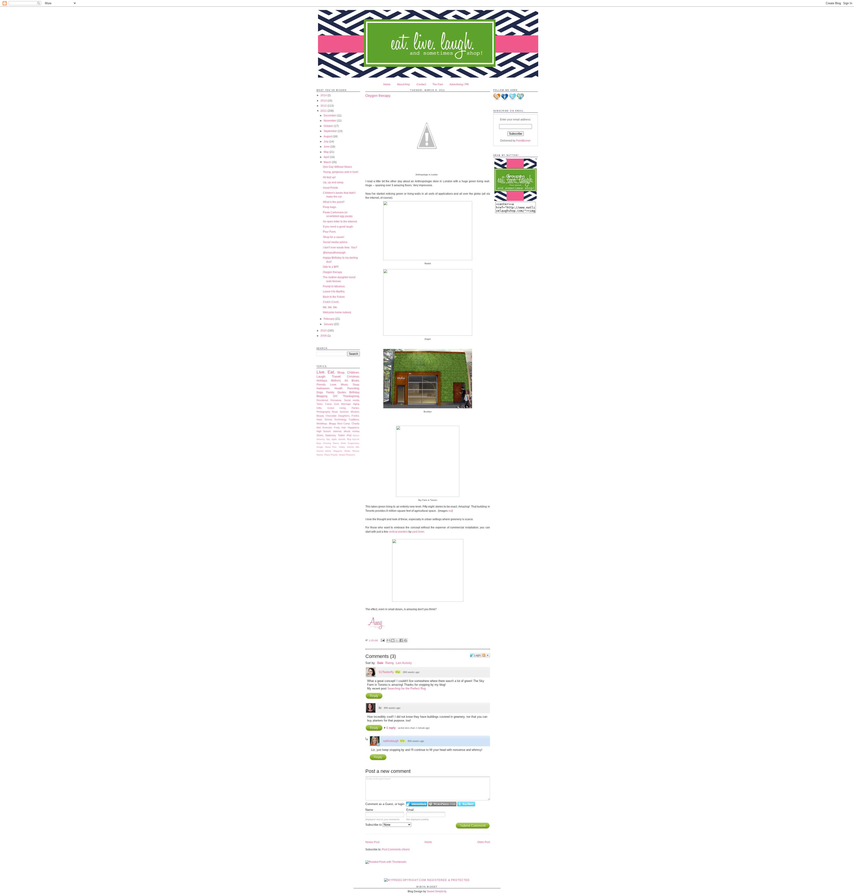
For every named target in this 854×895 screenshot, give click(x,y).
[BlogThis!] (393, 640)
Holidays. (322, 380)
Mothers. (336, 380)
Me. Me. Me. (330, 307)
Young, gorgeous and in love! (340, 171)
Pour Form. (329, 231)
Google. (320, 447)
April (327, 157)
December (330, 115)
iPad (349, 435)
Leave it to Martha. (334, 291)
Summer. (344, 411)
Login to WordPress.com (442, 804)
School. (328, 419)
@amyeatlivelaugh (334, 252)
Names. (320, 455)
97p (402, 740)
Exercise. (327, 427)
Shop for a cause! (333, 237)
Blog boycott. (353, 439)
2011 (323, 110)
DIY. (335, 396)
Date (380, 663)
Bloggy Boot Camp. (339, 423)
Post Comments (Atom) (396, 849)
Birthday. (354, 392)
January (329, 324)
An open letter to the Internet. (340, 221)
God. (336, 404)
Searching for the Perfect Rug (406, 688)
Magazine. (338, 451)
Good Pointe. (331, 187)
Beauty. (320, 415)
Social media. (352, 400)
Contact (421, 84)
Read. (335, 411)
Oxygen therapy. (332, 272)
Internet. (337, 431)
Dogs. (320, 392)
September (331, 131)
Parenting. (353, 388)
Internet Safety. (324, 451)
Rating (389, 663)
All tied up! (329, 177)
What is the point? (333, 201)
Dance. (336, 443)
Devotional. (322, 400)
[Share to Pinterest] (405, 640)
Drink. (343, 443)
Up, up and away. (333, 182)
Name (369, 809)
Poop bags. (330, 207)
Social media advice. (335, 242)
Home (387, 84)
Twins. (319, 404)
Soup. (356, 384)
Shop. (341, 372)
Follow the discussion (486, 655)
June (327, 146)
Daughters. (344, 415)
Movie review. (352, 431)
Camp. (328, 404)
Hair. (343, 427)
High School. (323, 431)
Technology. (340, 419)
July (326, 141)
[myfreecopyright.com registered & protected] (427, 880)
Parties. (356, 408)
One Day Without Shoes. (337, 166)
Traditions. (354, 419)
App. (328, 439)
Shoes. (320, 435)
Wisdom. (355, 411)
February (329, 318)
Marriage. (346, 404)
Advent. (356, 435)
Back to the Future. (334, 296)
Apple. (334, 439)
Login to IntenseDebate (416, 804)
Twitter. (341, 435)
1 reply (391, 727)
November (330, 120)
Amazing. (320, 439)
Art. (346, 380)
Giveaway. (336, 400)
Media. (347, 451)
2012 (323, 105)
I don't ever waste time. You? (340, 247)
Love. (333, 384)
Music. (345, 384)
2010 (323, 330)
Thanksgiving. (351, 396)
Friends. (321, 384)
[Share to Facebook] (401, 640)
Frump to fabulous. (334, 286)
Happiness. (354, 427)
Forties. (356, 415)
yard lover (418, 531)
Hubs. (319, 419)
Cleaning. (327, 443)
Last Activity (404, 663)
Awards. (342, 439)
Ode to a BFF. (331, 266)
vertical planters (398, 531)
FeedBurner (523, 140)
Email (410, 809)
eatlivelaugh (391, 741)
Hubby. (342, 447)
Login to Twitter (466, 804)
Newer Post (372, 842)
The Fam (437, 84)
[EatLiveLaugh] (515, 199)
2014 (323, 95)
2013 (323, 100)
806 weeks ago (411, 672)
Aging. (356, 404)
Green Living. (336, 408)
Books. (356, 380)
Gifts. (319, 408)
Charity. (356, 423)
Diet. (318, 427)
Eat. (331, 372)
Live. (321, 372)
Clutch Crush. (331, 301)
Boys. (319, 443)
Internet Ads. (353, 447)
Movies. (356, 451)
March (328, 162)
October (329, 125)
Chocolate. (331, 415)
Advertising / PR (459, 84)
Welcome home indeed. (337, 312)
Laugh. (321, 376)
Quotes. (342, 392)
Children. (353, 372)
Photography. (323, 411)
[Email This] (388, 640)
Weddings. (322, 423)
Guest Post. (331, 447)
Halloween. (323, 388)
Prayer (327, 455)
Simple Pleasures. (347, 455)
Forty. (337, 427)
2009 (323, 335)
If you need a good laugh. (338, 226)
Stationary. (330, 435)
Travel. (336, 376)
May (326, 151)
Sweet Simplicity (437, 891)
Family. (330, 392)
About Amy (403, 84)
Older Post (483, 842)
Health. (338, 388)
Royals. (334, 455)
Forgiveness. (354, 443)
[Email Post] (383, 640)
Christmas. (353, 376)
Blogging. (322, 396)
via (450, 510)
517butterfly (386, 672)
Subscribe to (374, 824)
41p (398, 672)
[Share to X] (397, 640)
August (328, 136)
